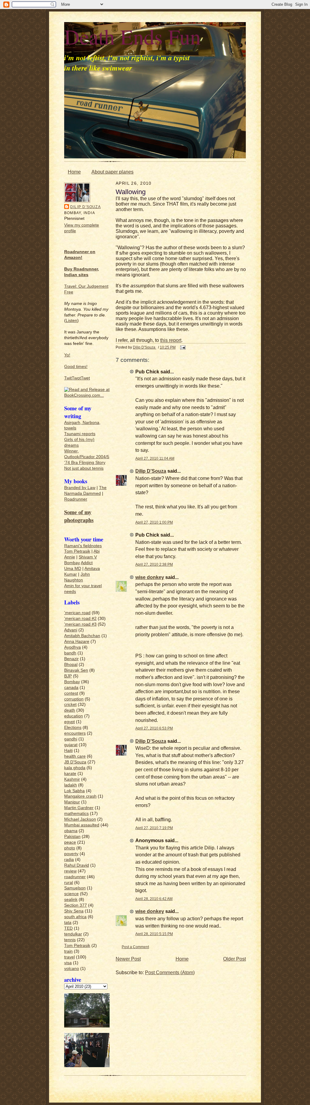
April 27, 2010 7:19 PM (154, 828)
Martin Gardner (79, 808)
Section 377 (75, 905)
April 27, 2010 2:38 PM (154, 564)
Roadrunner (75, 499)
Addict (87, 563)
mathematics (76, 813)
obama (71, 831)
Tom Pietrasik (77, 551)
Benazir (71, 659)
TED (68, 928)
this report (170, 340)
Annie (69, 557)
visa (68, 963)
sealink (71, 899)
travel (69, 957)
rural (68, 882)
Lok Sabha (74, 791)
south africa (75, 917)
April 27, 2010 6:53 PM (154, 728)
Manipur (72, 802)
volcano (71, 968)
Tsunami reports (79, 434)
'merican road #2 (80, 618)
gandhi (70, 739)
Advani (70, 630)
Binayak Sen (76, 670)
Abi (97, 551)
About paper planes (112, 171)
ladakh (70, 785)
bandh (70, 653)
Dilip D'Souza (85, 207)
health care (75, 756)
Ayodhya (72, 647)
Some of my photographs (79, 516)
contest (71, 693)
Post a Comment (135, 947)
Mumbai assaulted (81, 825)
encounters (75, 733)
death (69, 710)
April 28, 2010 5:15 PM (154, 934)
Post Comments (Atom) (170, 972)
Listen (71, 320)
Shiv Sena (74, 911)
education (73, 716)
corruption (74, 699)
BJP (68, 676)
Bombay (72, 563)
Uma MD (72, 568)
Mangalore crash (80, 796)
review (70, 871)
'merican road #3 (80, 624)
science (71, 894)
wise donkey (149, 577)
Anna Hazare (76, 641)
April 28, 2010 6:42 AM (154, 899)
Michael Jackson (80, 819)
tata (67, 922)
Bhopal (71, 664)
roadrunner (75, 877)
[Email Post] (182, 347)
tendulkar (73, 934)
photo (69, 848)
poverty (71, 854)
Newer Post (128, 958)
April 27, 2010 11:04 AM (154, 458)
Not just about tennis (84, 468)
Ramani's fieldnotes (83, 546)
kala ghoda (74, 768)
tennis (70, 940)
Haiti (68, 750)
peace (70, 842)
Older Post (234, 958)
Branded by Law (79, 487)
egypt (69, 722)
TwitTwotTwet (77, 378)
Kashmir (72, 779)
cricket (70, 704)
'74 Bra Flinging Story (84, 462)
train (68, 951)
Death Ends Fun (132, 36)
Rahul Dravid (76, 865)
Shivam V (88, 557)
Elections (72, 727)
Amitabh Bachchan (82, 636)
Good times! (75, 366)
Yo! (67, 355)
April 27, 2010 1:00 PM (154, 522)
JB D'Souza (75, 762)
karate (70, 773)
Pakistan (72, 836)
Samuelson (75, 888)
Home (74, 171)
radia (69, 859)
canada (71, 687)
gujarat (71, 745)
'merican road (77, 612)
